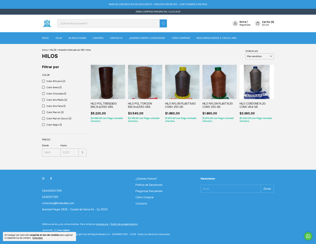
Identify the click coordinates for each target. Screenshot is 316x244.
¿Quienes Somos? (146, 178)
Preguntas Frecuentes (149, 191)
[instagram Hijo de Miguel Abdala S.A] (43, 178)
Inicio (45, 38)
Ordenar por (251, 51)
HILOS (53, 50)
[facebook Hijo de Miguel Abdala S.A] (51, 178)
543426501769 (52, 190)
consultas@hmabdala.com (58, 203)
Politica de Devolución (149, 185)
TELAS (58, 38)
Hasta (63, 145)
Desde (45, 145)
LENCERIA (98, 38)
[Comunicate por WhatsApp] (308, 236)
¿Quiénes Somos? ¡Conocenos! (147, 38)
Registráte (245, 24)
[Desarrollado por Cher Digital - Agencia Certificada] (56, 230)
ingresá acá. (102, 224)
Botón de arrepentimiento (124, 224)
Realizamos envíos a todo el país (216, 38)
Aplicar (82, 153)
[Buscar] (163, 23)
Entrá (243, 22)
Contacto (116, 38)
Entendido (38, 238)
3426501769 (50, 197)
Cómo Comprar (181, 38)
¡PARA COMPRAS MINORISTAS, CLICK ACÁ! (158, 11)
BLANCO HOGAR (77, 38)
